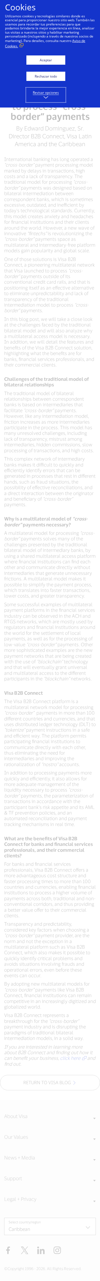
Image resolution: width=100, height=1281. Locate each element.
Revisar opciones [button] (46, 92)
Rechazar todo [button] (46, 76)
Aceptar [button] (46, 60)
